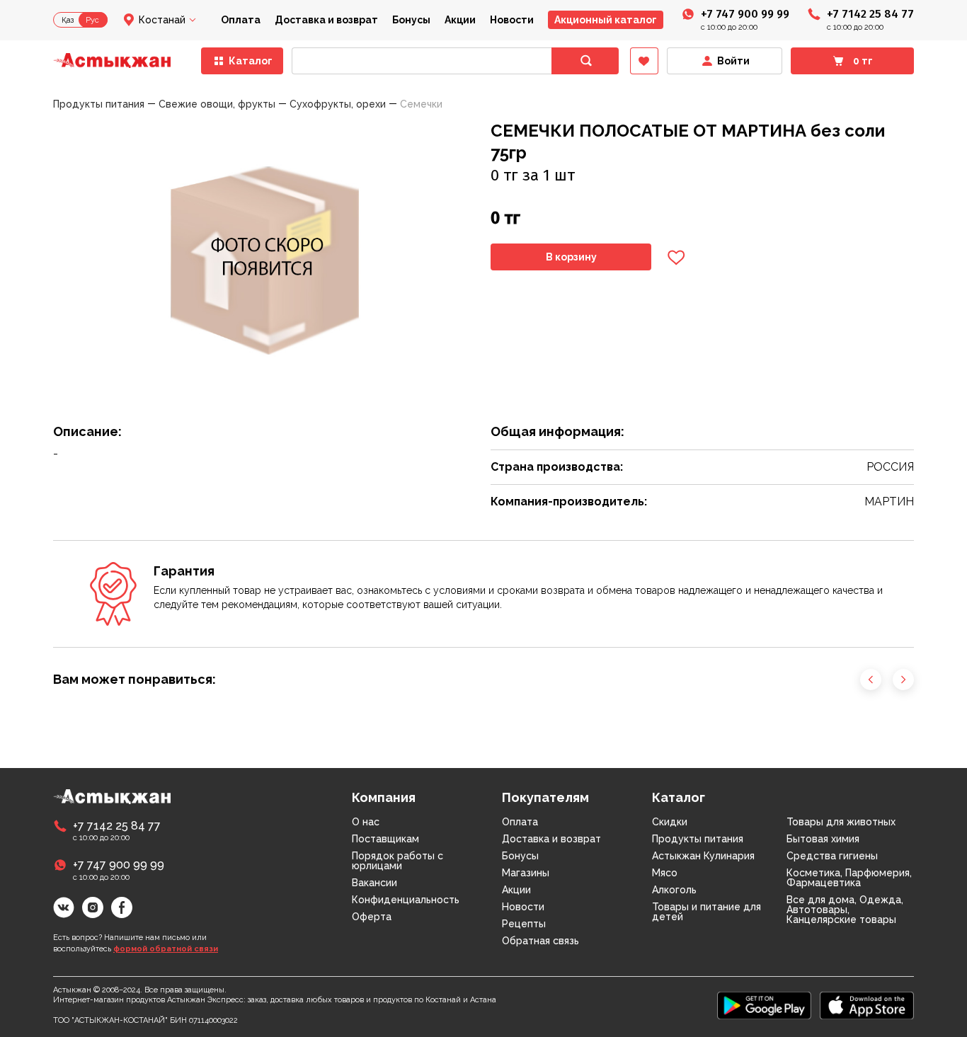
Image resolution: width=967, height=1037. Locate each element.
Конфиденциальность (405, 900)
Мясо (664, 873)
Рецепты (524, 924)
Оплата (241, 19)
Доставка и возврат (326, 19)
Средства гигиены (832, 856)
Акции (460, 19)
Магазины (525, 873)
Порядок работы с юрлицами (397, 861)
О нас (365, 822)
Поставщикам (385, 839)
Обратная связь (540, 941)
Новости (512, 19)
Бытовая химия (822, 839)
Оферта (371, 917)
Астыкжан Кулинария (703, 856)
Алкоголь (674, 890)
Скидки (669, 822)
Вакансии (374, 883)
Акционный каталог (605, 19)
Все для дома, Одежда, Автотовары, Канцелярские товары (844, 909)
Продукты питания (697, 839)
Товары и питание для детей (706, 912)
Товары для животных (841, 822)
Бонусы (411, 19)
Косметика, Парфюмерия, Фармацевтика (849, 878)
